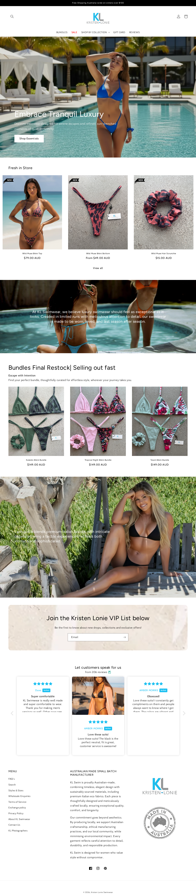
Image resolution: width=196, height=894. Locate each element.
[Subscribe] (124, 637)
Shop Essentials (29, 138)
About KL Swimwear (19, 819)
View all (98, 268)
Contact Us (14, 824)
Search (12, 784)
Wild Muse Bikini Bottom (98, 253)
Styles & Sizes (15, 790)
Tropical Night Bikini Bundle (98, 460)
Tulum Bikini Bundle (160, 460)
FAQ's (11, 778)
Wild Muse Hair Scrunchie (163, 253)
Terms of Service (17, 801)
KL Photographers (18, 830)
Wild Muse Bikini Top (32, 253)
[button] (12, 16)
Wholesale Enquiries (19, 796)
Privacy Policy (15, 813)
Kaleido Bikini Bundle (36, 460)
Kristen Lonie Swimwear (102, 892)
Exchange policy (17, 807)
